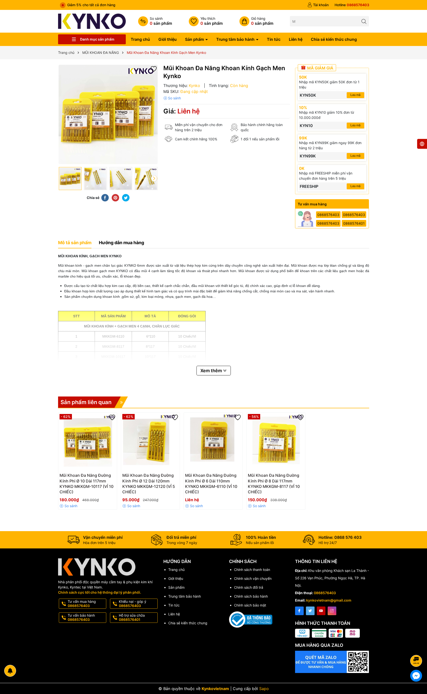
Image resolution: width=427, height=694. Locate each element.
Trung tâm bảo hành (236, 39)
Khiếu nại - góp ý (132, 603)
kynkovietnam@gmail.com (328, 600)
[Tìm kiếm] (363, 21)
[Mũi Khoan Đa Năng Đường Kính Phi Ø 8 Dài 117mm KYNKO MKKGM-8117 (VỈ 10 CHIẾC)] (276, 442)
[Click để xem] (108, 114)
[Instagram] (332, 611)
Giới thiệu (167, 39)
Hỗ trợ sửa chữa (132, 617)
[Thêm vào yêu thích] (154, 68)
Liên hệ (295, 39)
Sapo (264, 688)
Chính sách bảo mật (250, 605)
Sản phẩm (195, 39)
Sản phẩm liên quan (86, 402)
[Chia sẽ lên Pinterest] (115, 197)
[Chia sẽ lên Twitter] (125, 197)
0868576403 (328, 215)
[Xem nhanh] (102, 477)
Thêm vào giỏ (82, 477)
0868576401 (354, 223)
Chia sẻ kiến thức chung (334, 39)
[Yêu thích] (206, 21)
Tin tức (273, 39)
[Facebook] (299, 611)
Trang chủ (140, 39)
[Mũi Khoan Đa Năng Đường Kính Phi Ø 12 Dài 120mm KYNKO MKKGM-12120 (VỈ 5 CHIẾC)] (150, 442)
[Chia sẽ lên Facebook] (105, 197)
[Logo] (92, 21)
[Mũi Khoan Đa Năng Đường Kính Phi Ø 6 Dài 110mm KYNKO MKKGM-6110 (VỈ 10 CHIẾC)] (213, 442)
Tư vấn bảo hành (81, 617)
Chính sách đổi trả (248, 587)
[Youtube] (321, 611)
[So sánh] (155, 21)
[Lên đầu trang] (417, 647)
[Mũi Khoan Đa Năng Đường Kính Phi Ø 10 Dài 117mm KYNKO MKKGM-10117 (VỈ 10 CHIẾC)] (87, 442)
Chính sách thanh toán (252, 569)
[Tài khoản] (318, 5)
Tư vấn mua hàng (82, 603)
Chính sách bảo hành (251, 596)
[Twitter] (310, 611)
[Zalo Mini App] (332, 662)
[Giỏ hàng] (256, 21)
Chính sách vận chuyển (253, 578)
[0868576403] (352, 5)
